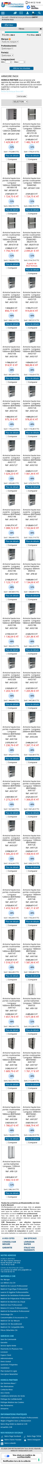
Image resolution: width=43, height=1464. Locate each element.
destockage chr (7, 1314)
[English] (9, 3)
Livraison (4, 1352)
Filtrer (10, 25)
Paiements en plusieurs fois (11, 1349)
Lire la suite (21, 96)
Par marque (5, 1279)
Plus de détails (12, 155)
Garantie (4, 1342)
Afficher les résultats (21, 68)
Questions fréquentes (9, 1365)
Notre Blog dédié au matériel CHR (14, 1424)
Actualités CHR (6, 1427)
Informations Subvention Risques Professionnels (19, 1418)
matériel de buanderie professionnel (15, 1311)
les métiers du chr (8, 1283)
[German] (6, 3)
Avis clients (5, 1393)
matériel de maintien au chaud (13, 1302)
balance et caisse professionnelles (14, 1308)
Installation (5, 1368)
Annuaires (4, 1409)
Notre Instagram (33, 1440)
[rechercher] (39, 13)
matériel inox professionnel (11, 1305)
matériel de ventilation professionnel (15, 1295)
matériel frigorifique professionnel (14, 1289)
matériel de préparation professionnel (16, 1299)
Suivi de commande (8, 1339)
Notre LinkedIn (10, 1443)
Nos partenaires (7, 1405)
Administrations (7, 1358)
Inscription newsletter (9, 1374)
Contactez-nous (7, 1390)
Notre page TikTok (34, 1436)
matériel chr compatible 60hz (12, 1327)
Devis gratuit (6, 1361)
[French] (3, 3)
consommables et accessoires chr (14, 1318)
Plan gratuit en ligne (9, 1371)
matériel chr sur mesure (10, 1321)
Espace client (6, 1355)
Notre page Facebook (12, 1436)
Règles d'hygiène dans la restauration (16, 1421)
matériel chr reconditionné (11, 1324)
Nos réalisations (7, 1386)
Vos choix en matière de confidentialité (24, 1456)
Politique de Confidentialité (11, 1399)
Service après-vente (8, 1346)
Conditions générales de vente (13, 1396)
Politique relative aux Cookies (12, 1402)
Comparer (12, 159)
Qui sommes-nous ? (8, 1383)
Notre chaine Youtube (12, 1440)
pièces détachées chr (9, 1330)
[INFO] (10, 39)
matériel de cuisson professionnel (14, 1286)
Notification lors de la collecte (17, 1461)
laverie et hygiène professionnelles (15, 1292)
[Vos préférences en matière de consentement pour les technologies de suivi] (39, 1459)
